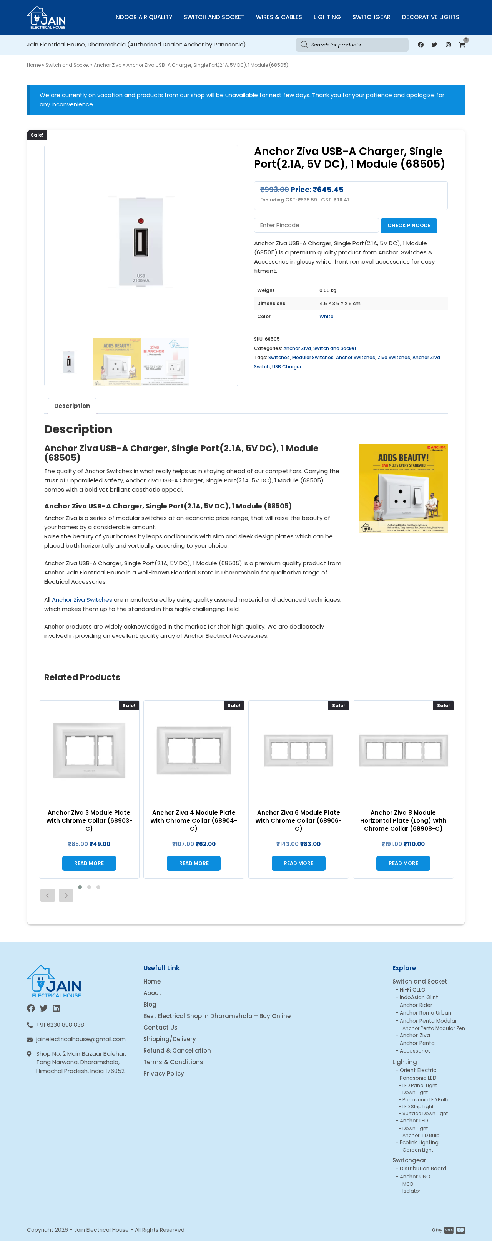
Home (34, 65)
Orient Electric (418, 1070)
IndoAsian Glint (419, 997)
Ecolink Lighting (419, 1142)
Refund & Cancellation (177, 1050)
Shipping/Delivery (169, 1039)
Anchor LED (414, 1120)
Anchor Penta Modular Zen (433, 1028)
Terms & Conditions (173, 1062)
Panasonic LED (418, 1078)
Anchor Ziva (108, 65)
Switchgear (371, 17)
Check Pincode (408, 225)
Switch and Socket (214, 17)
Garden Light (417, 1150)
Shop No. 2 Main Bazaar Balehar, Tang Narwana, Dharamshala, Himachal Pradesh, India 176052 (81, 1062)
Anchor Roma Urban (425, 1013)
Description (72, 406)
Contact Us (160, 1027)
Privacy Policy (163, 1073)
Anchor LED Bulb (420, 1135)
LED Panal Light (419, 1085)
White (326, 316)
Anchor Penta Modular (428, 1021)
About (152, 993)
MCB (407, 1184)
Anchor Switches (355, 357)
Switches (279, 357)
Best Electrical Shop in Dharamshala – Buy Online (217, 1016)
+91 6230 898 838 (60, 1025)
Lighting (327, 17)
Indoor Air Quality (143, 17)
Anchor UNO (415, 1176)
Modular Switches (313, 357)
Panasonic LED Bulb (425, 1099)
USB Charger (286, 366)
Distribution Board (423, 1168)
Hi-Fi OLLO (413, 989)
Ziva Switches (393, 357)
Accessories (415, 1051)
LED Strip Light (418, 1106)
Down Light (415, 1092)
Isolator (411, 1191)
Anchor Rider (416, 1005)
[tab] (72, 406)
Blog (149, 1004)
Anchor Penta (417, 1043)
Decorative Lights (430, 17)
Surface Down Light (425, 1113)
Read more (89, 863)
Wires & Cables (279, 17)
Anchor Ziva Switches (82, 600)
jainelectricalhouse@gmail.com (81, 1039)
